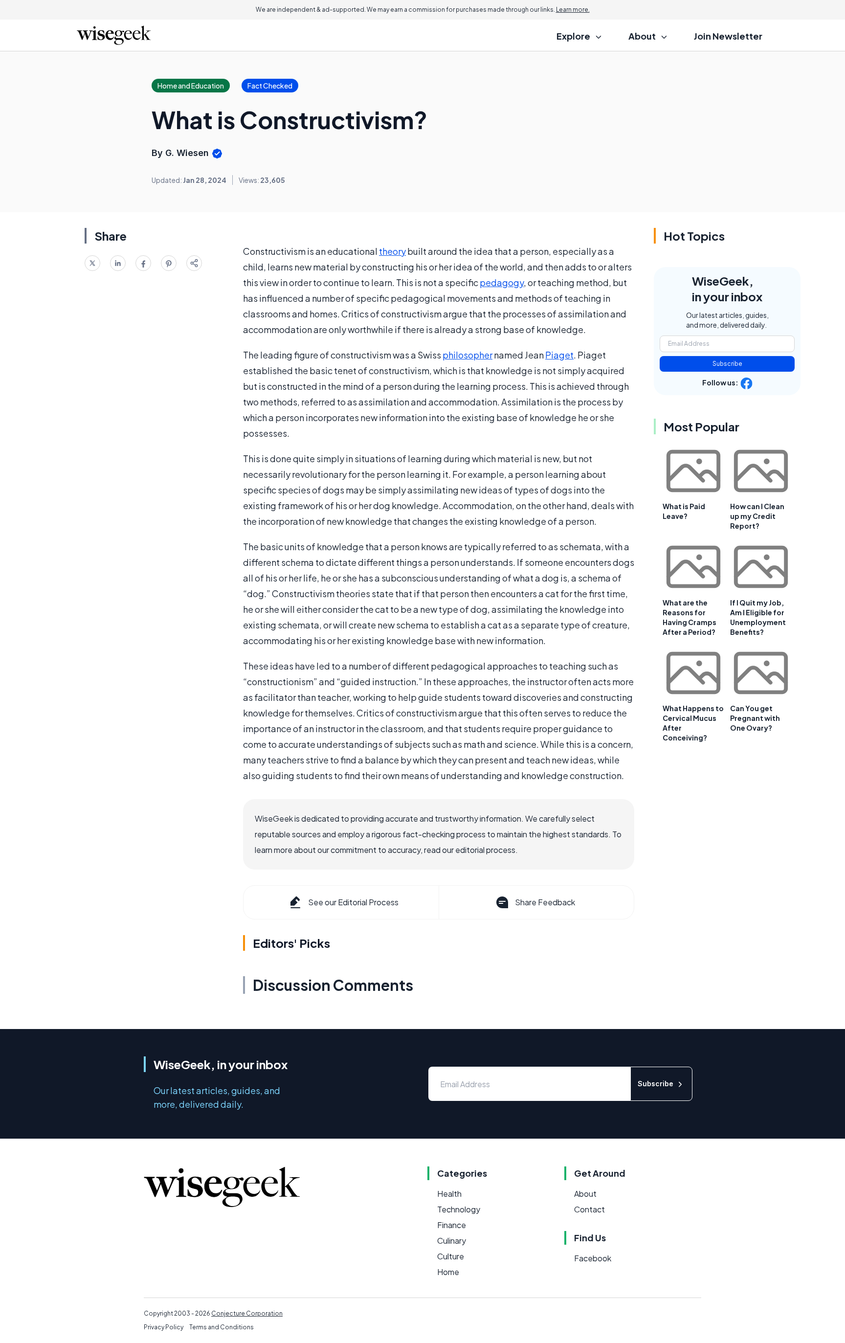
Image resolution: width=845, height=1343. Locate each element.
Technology (458, 1209)
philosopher (467, 354)
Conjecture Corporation (247, 1313)
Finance (451, 1225)
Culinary (451, 1240)
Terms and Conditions (221, 1327)
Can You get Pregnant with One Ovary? (755, 718)
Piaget (559, 354)
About (585, 1193)
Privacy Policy (163, 1327)
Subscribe (727, 363)
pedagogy (502, 282)
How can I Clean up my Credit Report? (757, 516)
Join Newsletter (728, 36)
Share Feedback (545, 902)
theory (392, 251)
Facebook (592, 1258)
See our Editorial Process (353, 902)
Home (448, 1272)
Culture (450, 1256)
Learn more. (573, 9)
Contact (589, 1209)
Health (449, 1193)
